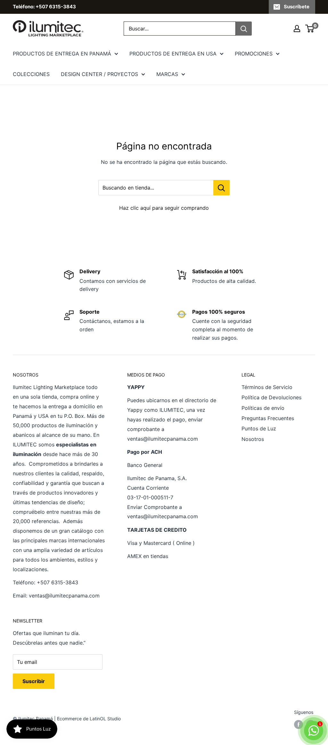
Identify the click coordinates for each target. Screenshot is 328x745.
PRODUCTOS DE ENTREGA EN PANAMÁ (62, 53)
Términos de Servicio (267, 387)
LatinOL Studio (105, 718)
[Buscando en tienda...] (221, 187)
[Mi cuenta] (297, 28)
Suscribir (33, 681)
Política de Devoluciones (271, 397)
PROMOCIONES (254, 53)
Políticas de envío (263, 408)
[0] (310, 28)
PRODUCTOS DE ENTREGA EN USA (173, 53)
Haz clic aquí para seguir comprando (164, 208)
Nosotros (253, 439)
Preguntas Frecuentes (268, 418)
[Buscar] (244, 28)
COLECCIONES (31, 74)
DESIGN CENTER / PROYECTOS (99, 74)
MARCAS (167, 74)
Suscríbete (296, 7)
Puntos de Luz (259, 428)
